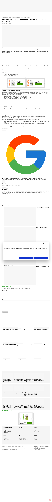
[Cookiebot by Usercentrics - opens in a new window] (43, 243)
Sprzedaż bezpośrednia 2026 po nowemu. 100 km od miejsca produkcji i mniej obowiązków (41, 345)
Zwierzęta (35, 435)
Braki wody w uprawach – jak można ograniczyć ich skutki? (40, 359)
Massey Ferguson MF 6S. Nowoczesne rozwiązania (25, 429)
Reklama (36, 449)
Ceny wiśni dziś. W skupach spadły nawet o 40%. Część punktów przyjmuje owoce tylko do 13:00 (28, 394)
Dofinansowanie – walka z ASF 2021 (11, 75)
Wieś (19, 435)
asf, (16, 179)
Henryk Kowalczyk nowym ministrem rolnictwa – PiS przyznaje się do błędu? (29, 126)
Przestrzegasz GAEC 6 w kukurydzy (24, 441)
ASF (34, 438)
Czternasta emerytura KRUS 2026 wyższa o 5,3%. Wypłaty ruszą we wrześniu (29, 380)
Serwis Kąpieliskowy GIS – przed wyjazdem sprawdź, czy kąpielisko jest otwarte (10, 330)
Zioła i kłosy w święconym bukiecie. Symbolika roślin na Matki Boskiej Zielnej (18, 380)
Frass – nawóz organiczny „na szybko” (25, 329)
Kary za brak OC (36, 431)
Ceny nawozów (6, 433)
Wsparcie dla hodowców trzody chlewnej (11, 74)
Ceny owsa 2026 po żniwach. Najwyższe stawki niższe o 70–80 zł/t (39, 380)
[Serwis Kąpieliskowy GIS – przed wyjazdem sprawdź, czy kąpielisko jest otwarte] (10, 328)
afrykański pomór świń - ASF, (9, 179)
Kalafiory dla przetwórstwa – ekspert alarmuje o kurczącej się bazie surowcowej (10, 359)
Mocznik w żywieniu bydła (38, 441)
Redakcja (39, 449)
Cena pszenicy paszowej (7, 431)
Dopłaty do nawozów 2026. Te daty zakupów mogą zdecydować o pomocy (18, 406)
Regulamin (36, 448)
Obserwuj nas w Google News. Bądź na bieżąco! (15, 130)
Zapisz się (4, 187)
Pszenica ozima (6, 439)
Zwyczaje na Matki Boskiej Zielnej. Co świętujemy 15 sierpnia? (18, 393)
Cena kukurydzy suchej (7, 428)
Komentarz (4, 290)
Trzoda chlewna (36, 443)
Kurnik (35, 440)
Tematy (40, 446)
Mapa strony (37, 447)
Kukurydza (5, 438)
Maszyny (20, 427)
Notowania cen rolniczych (8, 427)
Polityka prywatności (42, 448)
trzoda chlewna (43, 179)
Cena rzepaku (6, 432)
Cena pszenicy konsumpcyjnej (8, 430)
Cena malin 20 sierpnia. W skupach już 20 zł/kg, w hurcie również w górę (7, 406)
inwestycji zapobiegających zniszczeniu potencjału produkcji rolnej (27, 108)
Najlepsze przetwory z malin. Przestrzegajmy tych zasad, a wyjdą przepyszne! (7, 380)
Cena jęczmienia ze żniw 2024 (39, 428)
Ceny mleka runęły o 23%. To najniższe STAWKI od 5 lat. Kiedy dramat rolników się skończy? (10, 345)
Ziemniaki (5, 441)
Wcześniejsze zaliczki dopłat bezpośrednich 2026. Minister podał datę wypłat (38, 393)
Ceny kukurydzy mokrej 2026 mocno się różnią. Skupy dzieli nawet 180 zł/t (39, 406)
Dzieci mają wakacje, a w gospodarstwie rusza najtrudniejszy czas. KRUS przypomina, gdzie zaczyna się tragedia (41, 330)
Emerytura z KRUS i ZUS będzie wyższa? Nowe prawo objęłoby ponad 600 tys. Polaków (28, 406)
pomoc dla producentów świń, (35, 179)
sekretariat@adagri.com (22, 448)
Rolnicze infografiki (45, 446)
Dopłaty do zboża (21, 440)
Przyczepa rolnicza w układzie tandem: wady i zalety (26, 432)
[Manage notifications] (50, 500)
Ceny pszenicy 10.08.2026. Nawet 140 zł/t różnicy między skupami (7, 393)
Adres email (4, 303)
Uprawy (5, 435)
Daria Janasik (9, 23)
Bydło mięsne (36, 439)
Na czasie (35, 427)
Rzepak (5, 440)
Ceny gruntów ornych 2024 (38, 430)
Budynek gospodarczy (22, 438)
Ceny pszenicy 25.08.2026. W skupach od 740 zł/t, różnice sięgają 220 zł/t (25, 359)
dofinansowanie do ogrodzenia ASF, (23, 179)
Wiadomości (36, 446)
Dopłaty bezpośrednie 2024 (23, 439)
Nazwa (3, 299)
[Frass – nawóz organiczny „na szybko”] (19, 327)
